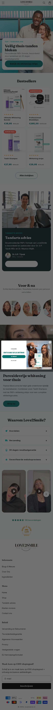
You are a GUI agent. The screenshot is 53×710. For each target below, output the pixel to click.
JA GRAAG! (14, 356)
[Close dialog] (50, 342)
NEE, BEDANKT (14, 360)
